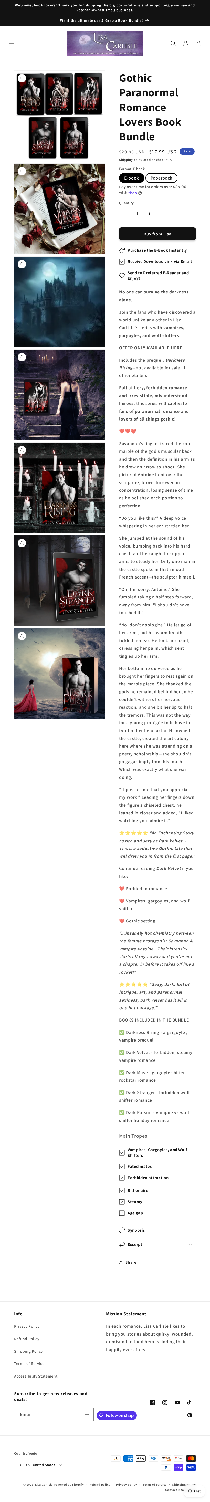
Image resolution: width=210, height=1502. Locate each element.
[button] (12, 43)
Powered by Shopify (69, 1484)
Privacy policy (126, 1484)
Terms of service (155, 1484)
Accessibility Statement (35, 1376)
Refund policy (99, 1484)
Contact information (180, 1490)
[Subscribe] (87, 1414)
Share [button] (130, 1262)
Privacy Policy (26, 1326)
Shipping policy (184, 1484)
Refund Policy (26, 1338)
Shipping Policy (28, 1351)
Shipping (126, 159)
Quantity (126, 202)
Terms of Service (29, 1363)
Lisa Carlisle (44, 1484)
